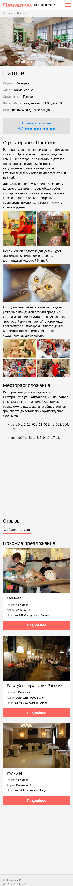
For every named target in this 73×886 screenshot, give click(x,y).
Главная (7, 13)
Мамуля (14, 598)
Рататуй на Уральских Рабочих (34, 686)
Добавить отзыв (17, 530)
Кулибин (14, 773)
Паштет (28, 96)
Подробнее (36, 625)
